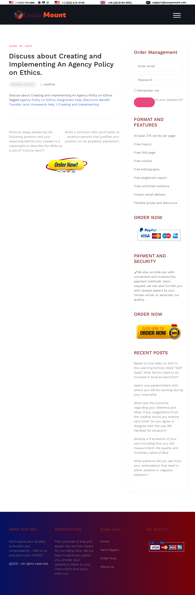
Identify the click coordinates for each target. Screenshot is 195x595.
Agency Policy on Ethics (37, 100)
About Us (107, 566)
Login (144, 102)
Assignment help (69, 100)
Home (104, 541)
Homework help (42, 104)
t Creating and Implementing (77, 104)
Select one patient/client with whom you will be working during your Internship (158, 390)
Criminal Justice (22, 84)
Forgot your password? (166, 99)
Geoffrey (49, 84)
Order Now (108, 558)
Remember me (147, 90)
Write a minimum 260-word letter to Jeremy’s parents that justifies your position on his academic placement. (92, 136)
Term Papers (109, 550)
